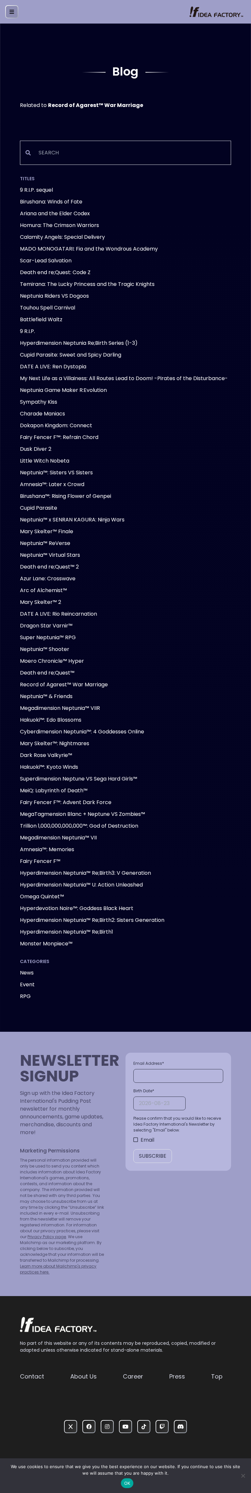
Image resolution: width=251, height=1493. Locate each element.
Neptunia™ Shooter (44, 649)
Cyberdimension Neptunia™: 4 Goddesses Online (82, 731)
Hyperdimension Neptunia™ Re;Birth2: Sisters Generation (92, 920)
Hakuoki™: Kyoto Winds (49, 767)
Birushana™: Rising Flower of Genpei (65, 496)
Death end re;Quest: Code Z (55, 272)
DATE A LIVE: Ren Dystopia (53, 366)
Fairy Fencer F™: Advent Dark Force (65, 802)
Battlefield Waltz (41, 319)
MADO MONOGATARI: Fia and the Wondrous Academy (89, 249)
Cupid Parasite (38, 508)
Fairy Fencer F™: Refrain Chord (59, 437)
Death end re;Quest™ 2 (49, 567)
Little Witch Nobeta (44, 461)
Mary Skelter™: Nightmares (54, 743)
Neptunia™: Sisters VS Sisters (56, 472)
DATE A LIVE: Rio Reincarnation (58, 614)
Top (217, 1376)
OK (127, 1483)
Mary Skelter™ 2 (40, 602)
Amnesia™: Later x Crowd (52, 484)
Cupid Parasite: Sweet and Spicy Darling (70, 355)
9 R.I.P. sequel (36, 190)
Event (27, 984)
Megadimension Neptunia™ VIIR (60, 708)
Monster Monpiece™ (46, 943)
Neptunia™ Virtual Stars (50, 555)
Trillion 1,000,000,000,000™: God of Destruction (79, 826)
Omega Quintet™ (42, 896)
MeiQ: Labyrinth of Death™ (54, 790)
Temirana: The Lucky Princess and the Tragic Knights (87, 284)
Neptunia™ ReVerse (45, 543)
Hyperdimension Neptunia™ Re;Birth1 (66, 932)
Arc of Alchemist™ (43, 590)
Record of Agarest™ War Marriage (64, 684)
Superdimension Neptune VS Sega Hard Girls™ (78, 778)
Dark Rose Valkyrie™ (46, 755)
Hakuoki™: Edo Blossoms (50, 720)
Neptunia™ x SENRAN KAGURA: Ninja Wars (72, 519)
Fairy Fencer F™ (40, 861)
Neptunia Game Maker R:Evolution (63, 390)
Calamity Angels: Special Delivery (62, 237)
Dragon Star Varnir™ (46, 625)
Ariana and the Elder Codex (55, 213)
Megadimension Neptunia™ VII (58, 837)
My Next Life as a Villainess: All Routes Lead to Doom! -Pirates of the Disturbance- (124, 378)
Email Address (148, 1063)
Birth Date (143, 1091)
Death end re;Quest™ (47, 672)
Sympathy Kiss (38, 402)
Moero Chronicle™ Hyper (52, 661)
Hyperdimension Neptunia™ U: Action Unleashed (81, 884)
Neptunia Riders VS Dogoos (54, 296)
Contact (32, 1376)
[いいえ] (243, 1475)
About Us (83, 1376)
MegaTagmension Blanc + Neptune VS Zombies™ (82, 814)
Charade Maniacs (42, 413)
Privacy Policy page (46, 1236)
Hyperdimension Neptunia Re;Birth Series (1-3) (79, 343)
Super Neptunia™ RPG (48, 637)
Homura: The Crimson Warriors (59, 225)
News (27, 972)
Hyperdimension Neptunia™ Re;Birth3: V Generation (85, 873)
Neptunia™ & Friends (46, 696)
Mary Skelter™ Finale (46, 531)
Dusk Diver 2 (35, 449)
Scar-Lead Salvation (46, 260)
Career (133, 1376)
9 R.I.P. (27, 331)
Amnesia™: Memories (47, 849)
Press (177, 1376)
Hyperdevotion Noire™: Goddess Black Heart (76, 908)
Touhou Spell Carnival (47, 307)
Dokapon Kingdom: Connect (56, 425)
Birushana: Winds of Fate (51, 201)
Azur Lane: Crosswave (47, 578)
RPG (25, 996)
